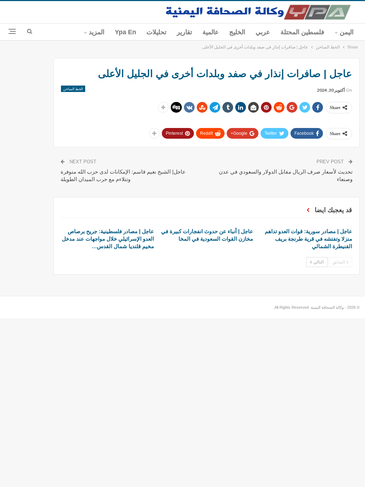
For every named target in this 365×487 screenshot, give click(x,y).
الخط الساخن (73, 89)
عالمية (210, 32)
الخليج (237, 32)
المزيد (96, 32)
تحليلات (156, 32)
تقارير (184, 32)
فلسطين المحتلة (302, 32)
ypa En (125, 32)
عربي (263, 32)
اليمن (347, 32)
